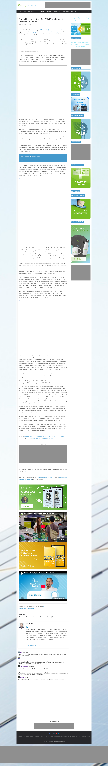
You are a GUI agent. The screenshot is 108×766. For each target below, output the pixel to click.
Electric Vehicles (32, 11)
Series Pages (65, 11)
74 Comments (29, 24)
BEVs (20, 42)
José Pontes (25, 24)
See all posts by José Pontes (33, 645)
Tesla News (49, 11)
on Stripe (62, 30)
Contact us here (27, 471)
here (44, 606)
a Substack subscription (45, 30)
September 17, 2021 (43, 160)
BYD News (42, 11)
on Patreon (55, 30)
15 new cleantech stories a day (44, 477)
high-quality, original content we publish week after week (47, 32)
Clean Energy (21, 11)
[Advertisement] (67, 5)
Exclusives (56, 11)
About (72, 11)
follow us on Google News (49, 438)
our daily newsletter (35, 438)
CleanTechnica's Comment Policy (27, 608)
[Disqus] (43, 666)
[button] (25, 12)
